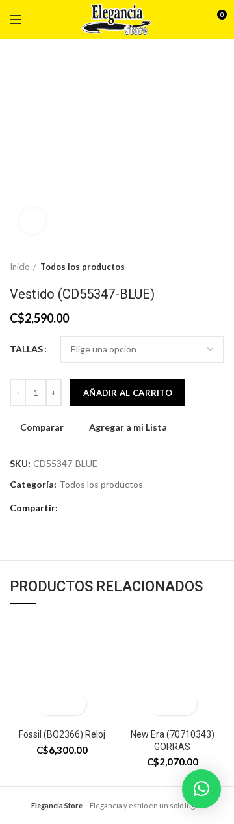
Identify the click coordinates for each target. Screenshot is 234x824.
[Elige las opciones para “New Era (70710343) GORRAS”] (161, 704)
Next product (217, 266)
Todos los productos (82, 266)
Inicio (20, 266)
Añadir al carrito (127, 393)
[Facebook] (71, 508)
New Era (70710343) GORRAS (172, 740)
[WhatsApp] (87, 508)
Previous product (191, 266)
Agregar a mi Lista (128, 427)
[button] (50, 704)
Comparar (42, 427)
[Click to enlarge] (33, 221)
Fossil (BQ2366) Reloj (62, 734)
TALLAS (26, 348)
